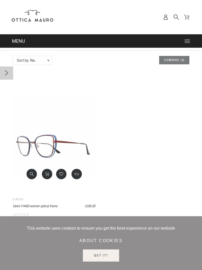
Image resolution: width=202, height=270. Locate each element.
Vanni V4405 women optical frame (35, 206)
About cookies (101, 240)
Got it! (101, 255)
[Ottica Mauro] (32, 17)
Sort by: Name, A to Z (34, 60)
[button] (32, 174)
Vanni (18, 199)
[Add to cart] (47, 174)
